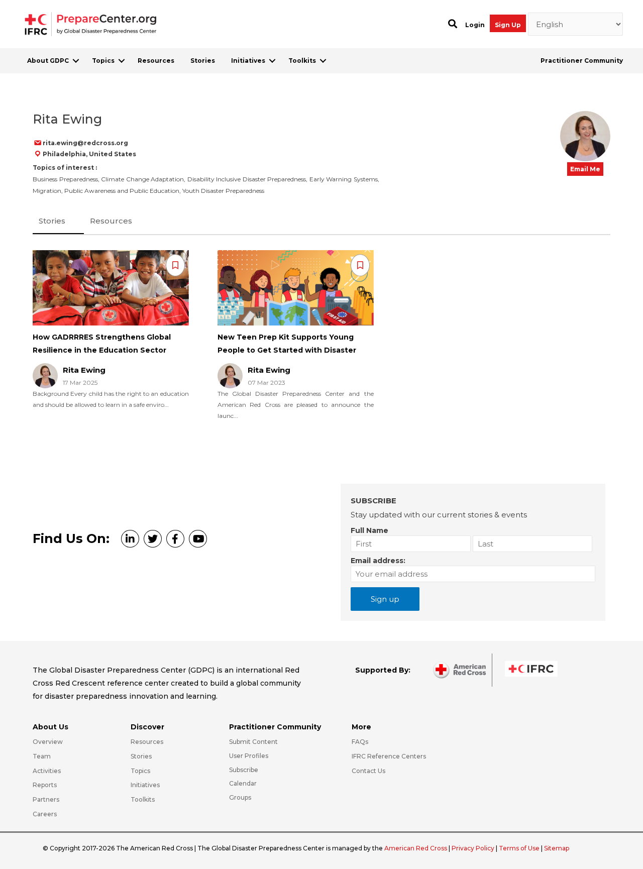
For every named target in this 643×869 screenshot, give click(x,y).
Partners (46, 799)
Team (42, 756)
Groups (240, 797)
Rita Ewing (84, 370)
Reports (45, 785)
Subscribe (243, 770)
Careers (45, 814)
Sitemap (556, 848)
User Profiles (248, 755)
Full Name (369, 530)
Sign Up (508, 25)
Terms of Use (519, 848)
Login (475, 25)
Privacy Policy (474, 848)
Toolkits (302, 60)
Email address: (378, 560)
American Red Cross (416, 848)
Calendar (243, 783)
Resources (156, 60)
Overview (48, 741)
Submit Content (253, 741)
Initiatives (248, 60)
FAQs (360, 741)
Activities (47, 771)
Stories (202, 60)
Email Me (585, 169)
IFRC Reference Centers (389, 756)
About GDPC (48, 60)
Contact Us (368, 771)
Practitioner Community (582, 60)
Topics (103, 60)
